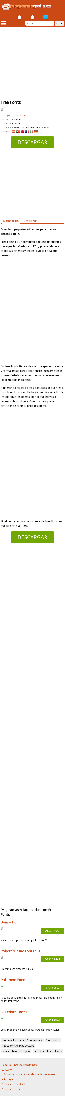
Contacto (6, 1069)
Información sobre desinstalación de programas (28, 1074)
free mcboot (53, 1040)
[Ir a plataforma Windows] (46, 17)
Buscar (59, 23)
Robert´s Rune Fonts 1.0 (20, 951)
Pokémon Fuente (15, 979)
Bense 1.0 (8, 922)
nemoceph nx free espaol (16, 1051)
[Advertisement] (32, 63)
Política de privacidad (13, 1084)
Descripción (11, 221)
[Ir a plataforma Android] (32, 17)
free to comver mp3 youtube (18, 1045)
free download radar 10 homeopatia (22, 1040)
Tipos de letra (20, 115)
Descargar (32, 142)
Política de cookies (11, 1089)
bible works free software (48, 1051)
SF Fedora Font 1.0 (15, 1011)
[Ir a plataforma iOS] (19, 17)
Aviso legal (7, 1079)
